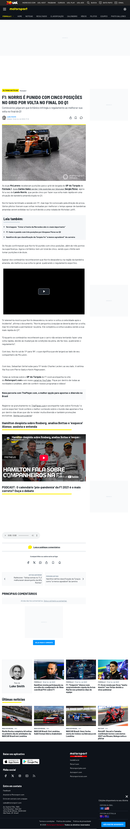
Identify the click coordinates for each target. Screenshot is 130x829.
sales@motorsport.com (12, 803)
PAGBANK (52, 3)
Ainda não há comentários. (44, 601)
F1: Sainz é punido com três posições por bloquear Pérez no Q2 (33, 232)
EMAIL (121, 3)
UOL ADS (80, 3)
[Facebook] (28, 562)
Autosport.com (76, 772)
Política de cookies (63, 821)
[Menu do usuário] (124, 9)
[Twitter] (34, 562)
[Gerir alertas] (59, 562)
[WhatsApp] (40, 562)
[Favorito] (75, 117)
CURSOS (61, 3)
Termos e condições (46, 821)
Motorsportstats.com (78, 776)
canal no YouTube (42, 380)
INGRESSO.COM (28, 3)
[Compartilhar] (70, 117)
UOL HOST (41, 3)
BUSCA (94, 3)
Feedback (7, 790)
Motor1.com (74, 764)
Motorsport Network (55, 825)
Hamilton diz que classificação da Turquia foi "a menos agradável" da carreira (40, 237)
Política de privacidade (82, 821)
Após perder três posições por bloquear (45, 188)
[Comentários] (82, 117)
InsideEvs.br (74, 760)
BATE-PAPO (107, 3)
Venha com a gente (22, 415)
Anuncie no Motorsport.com (13, 795)
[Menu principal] (5, 9)
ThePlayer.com (38, 405)
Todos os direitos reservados (77, 825)
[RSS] (34, 775)
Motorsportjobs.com (78, 768)
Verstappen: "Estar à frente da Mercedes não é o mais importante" (36, 227)
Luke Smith (11, 117)
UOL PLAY (71, 3)
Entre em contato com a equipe (15, 799)
